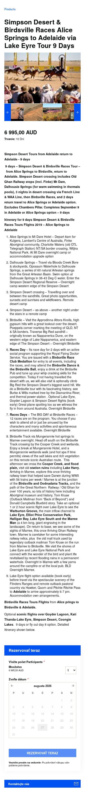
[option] (14, 112)
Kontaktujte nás (18, 784)
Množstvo (16, 668)
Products (10, 9)
